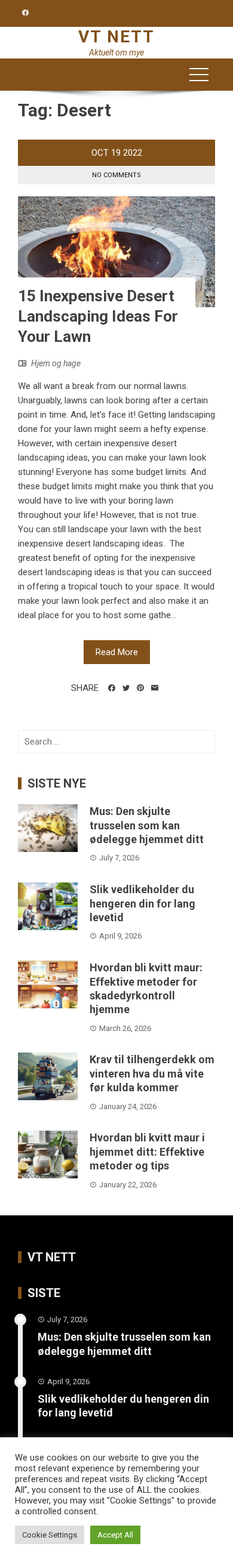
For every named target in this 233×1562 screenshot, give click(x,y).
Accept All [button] (115, 1534)
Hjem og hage (56, 363)
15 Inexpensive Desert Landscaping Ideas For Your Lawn (98, 316)
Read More (117, 652)
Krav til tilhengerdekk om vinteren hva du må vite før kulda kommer (152, 1073)
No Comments (116, 175)
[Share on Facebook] (112, 688)
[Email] (155, 688)
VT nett (116, 37)
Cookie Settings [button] (49, 1534)
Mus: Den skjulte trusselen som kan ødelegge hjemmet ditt (147, 825)
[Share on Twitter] (126, 688)
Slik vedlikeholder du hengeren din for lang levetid (142, 903)
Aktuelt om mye (116, 52)
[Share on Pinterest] (140, 688)
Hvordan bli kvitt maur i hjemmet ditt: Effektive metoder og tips (147, 1151)
